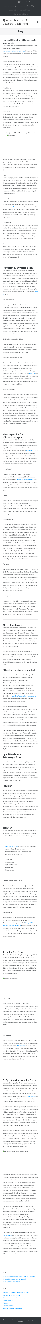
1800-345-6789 (11, 2)
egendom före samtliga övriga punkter (23, 696)
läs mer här (29, 450)
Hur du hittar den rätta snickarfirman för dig (16, 1292)
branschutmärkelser (9, 207)
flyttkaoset (32, 1096)
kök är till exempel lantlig (25, 479)
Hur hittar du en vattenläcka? (18, 267)
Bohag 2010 (29, 923)
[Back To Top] (35, 1318)
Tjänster (7, 827)
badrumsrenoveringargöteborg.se (14, 51)
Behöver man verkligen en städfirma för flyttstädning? (19, 6)
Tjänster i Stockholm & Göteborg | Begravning (20, 1320)
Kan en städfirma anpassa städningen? (19, 10)
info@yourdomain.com (26, 2)
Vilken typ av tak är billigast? (20, 14)
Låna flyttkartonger (11, 846)
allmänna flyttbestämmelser (12, 925)
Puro (21, 1321)
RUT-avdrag (21, 1046)
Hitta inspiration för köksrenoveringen (13, 436)
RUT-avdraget (7, 1235)
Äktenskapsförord (12, 625)
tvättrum (32, 373)
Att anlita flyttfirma (13, 952)
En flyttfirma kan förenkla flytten (20, 1080)
